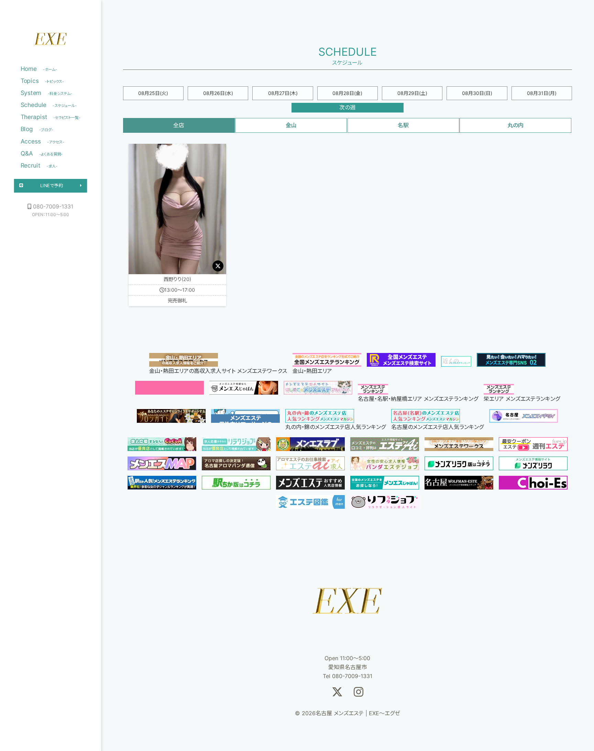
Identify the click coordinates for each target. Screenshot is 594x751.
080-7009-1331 (53, 206)
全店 (178, 125)
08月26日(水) (218, 93)
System (47, 93)
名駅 (403, 125)
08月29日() (412, 93)
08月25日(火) (153, 93)
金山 (291, 125)
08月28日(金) (347, 93)
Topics (42, 81)
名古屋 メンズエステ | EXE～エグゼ (51, 41)
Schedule (49, 105)
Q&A (42, 153)
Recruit (39, 165)
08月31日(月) (542, 93)
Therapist (51, 117)
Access (43, 141)
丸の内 (515, 125)
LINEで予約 (51, 185)
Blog (37, 129)
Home (39, 68)
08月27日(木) (283, 93)
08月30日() (477, 93)
